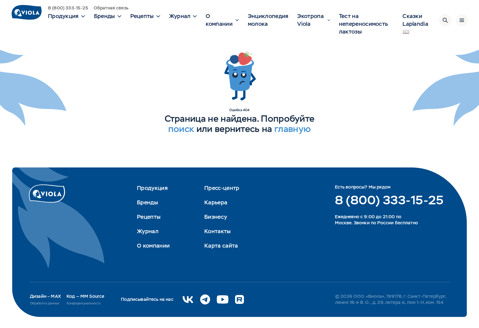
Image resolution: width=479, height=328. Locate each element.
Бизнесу (215, 216)
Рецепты (148, 216)
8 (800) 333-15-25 (68, 8)
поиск (181, 128)
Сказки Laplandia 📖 (415, 23)
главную (292, 128)
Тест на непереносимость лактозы (363, 23)
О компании (153, 245)
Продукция (152, 188)
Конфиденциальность (84, 303)
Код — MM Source (85, 296)
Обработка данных (45, 303)
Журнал (148, 231)
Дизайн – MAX (45, 296)
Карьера (215, 202)
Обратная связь (111, 8)
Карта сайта (221, 245)
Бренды (147, 202)
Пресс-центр (221, 188)
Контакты (217, 231)
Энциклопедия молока (268, 19)
